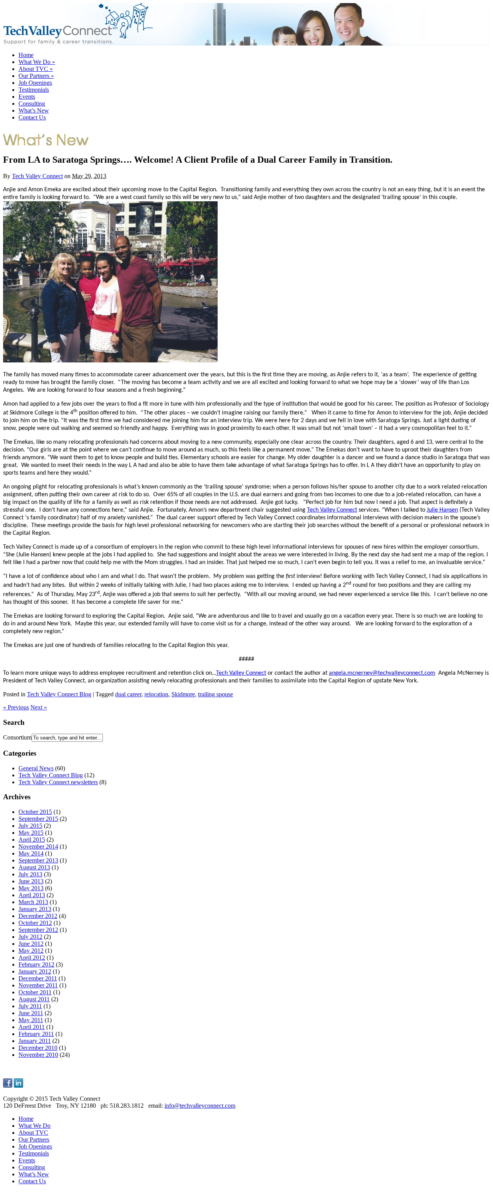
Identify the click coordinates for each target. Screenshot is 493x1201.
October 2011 (35, 992)
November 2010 (38, 1054)
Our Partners (36, 75)
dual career (128, 694)
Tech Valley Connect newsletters (58, 782)
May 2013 (31, 888)
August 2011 (34, 999)
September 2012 (38, 929)
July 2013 (30, 874)
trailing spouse (215, 694)
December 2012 (37, 916)
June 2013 (31, 881)
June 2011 (30, 1013)
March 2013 (33, 902)
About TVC (35, 69)
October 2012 (35, 923)
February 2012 (36, 964)
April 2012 (31, 957)
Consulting (31, 103)
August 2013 (34, 867)
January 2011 (34, 1041)
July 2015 (30, 825)
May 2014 (31, 853)
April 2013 (31, 895)
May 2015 (31, 832)
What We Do (36, 62)
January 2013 (34, 909)
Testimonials (33, 89)
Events (26, 96)
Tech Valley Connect (37, 176)
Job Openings (35, 82)
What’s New (33, 110)
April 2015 (31, 839)
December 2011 (37, 978)
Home (26, 55)
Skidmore (183, 694)
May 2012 (31, 950)
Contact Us (32, 117)
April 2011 (31, 1027)
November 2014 (38, 846)
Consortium (17, 737)
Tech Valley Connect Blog (59, 694)
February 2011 (36, 1034)
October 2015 (35, 812)
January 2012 (34, 971)
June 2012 (31, 943)
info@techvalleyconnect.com (199, 1105)
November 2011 (38, 985)
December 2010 (37, 1047)
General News (36, 768)
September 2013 (38, 860)
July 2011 (30, 1006)
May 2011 (30, 1020)
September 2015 (38, 818)
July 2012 (30, 936)
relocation (156, 694)
